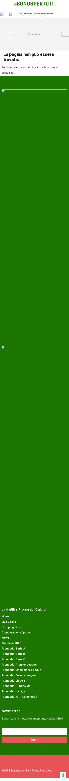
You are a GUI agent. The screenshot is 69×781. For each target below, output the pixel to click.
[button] (6, 23)
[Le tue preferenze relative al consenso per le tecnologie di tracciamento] (63, 775)
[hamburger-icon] (65, 34)
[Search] (13, 38)
